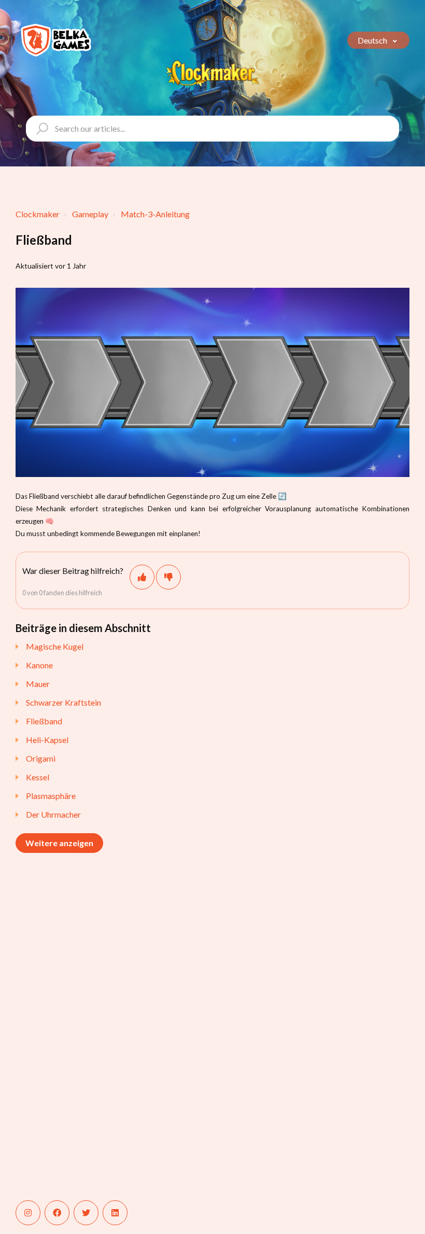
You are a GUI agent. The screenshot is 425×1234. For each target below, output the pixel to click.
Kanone (39, 665)
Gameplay (90, 214)
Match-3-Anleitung (155, 214)
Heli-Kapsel (47, 740)
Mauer (38, 684)
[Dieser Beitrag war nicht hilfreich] (168, 577)
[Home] (56, 40)
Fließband (44, 721)
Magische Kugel (54, 646)
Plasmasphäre (51, 796)
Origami (40, 758)
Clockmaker (38, 214)
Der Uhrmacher (53, 814)
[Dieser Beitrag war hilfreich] (142, 577)
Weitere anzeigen (59, 843)
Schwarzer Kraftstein (63, 702)
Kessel (37, 777)
